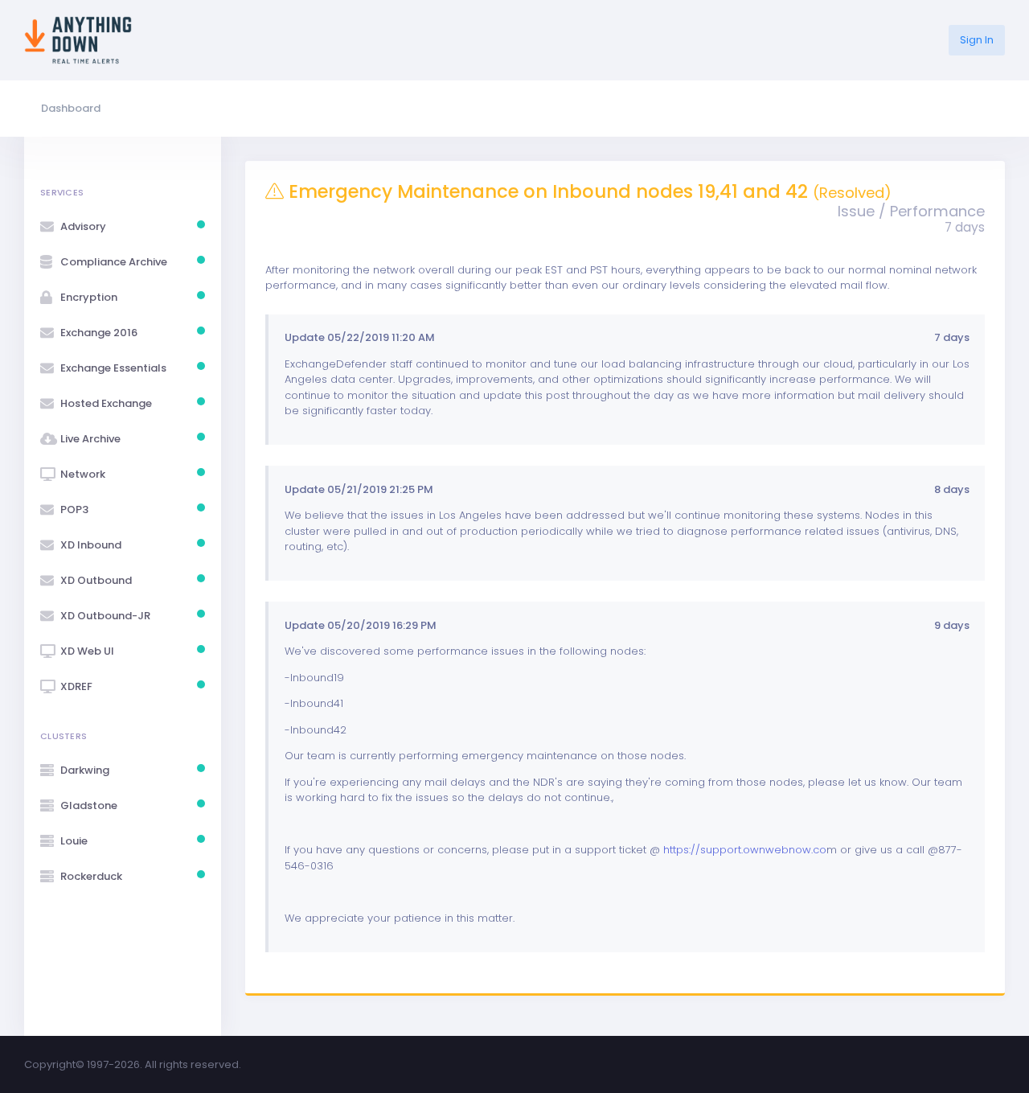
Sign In (977, 39)
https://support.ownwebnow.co (744, 849)
